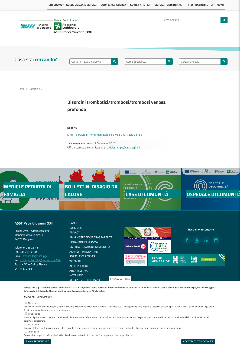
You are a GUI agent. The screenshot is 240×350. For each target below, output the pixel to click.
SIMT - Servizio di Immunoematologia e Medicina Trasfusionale (104, 134)
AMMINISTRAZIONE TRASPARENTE (90, 237)
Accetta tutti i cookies (198, 341)
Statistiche (33, 324)
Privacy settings (120, 278)
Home (21, 89)
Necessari (33, 303)
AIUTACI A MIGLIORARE (83, 251)
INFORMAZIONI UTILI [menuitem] (200, 5)
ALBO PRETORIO (79, 266)
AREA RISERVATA (79, 271)
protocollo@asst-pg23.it (36, 256)
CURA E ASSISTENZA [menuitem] (113, 5)
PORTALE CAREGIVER (82, 256)
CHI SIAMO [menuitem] (55, 5)
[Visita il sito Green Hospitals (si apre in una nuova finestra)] (186, 265)
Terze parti (33, 331)
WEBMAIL (75, 261)
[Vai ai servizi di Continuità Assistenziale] (159, 252)
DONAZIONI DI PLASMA (83, 242)
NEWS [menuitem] (221, 5)
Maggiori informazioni (38, 297)
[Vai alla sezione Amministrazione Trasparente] (147, 238)
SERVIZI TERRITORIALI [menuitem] (169, 5)
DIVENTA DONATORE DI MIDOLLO (89, 247)
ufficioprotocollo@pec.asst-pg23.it (40, 260)
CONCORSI (75, 228)
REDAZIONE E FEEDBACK (84, 280)
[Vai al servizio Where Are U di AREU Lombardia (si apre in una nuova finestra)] (136, 252)
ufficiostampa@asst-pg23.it (123, 147)
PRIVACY (74, 232)
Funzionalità (34, 313)
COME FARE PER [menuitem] (140, 5)
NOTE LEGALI (77, 275)
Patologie (34, 89)
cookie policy (167, 287)
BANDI (73, 223)
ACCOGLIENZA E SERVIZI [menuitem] (81, 5)
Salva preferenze (37, 341)
